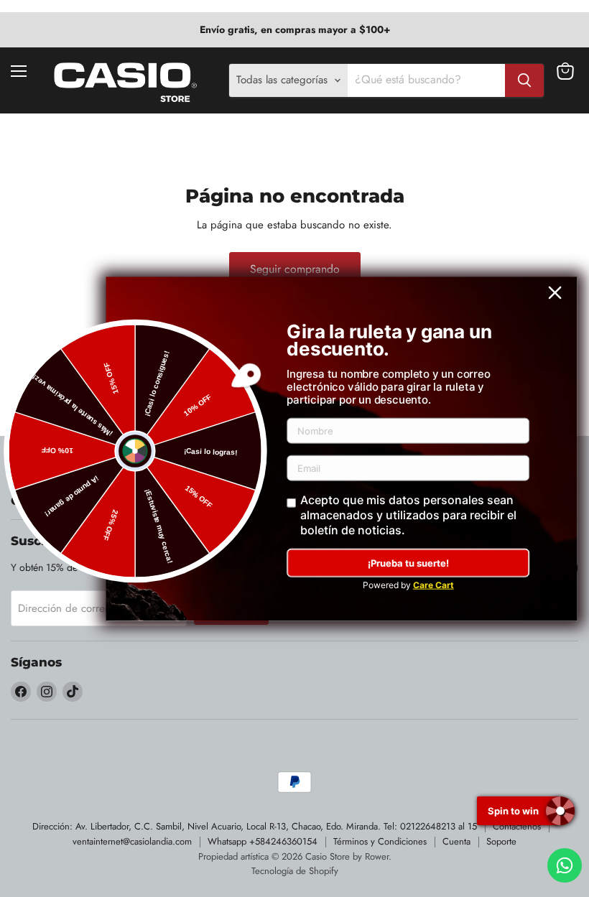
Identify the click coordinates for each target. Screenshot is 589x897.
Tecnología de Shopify (294, 871)
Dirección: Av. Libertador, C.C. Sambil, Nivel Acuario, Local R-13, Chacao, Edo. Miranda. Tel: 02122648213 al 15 (254, 826)
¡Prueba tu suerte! (408, 563)
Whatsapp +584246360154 (262, 841)
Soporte (501, 841)
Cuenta (456, 841)
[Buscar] (524, 80)
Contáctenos (517, 826)
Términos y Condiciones (380, 841)
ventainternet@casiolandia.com (132, 841)
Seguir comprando (295, 269)
